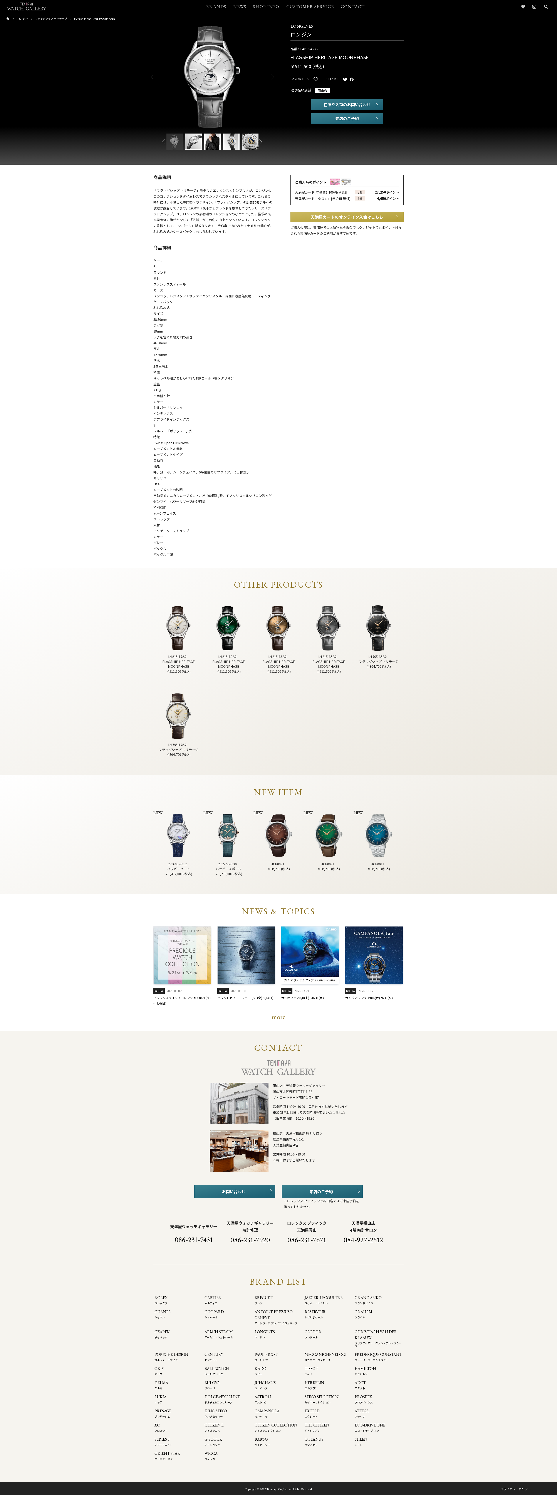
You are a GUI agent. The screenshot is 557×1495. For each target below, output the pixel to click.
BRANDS (216, 6)
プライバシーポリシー (515, 1488)
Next (274, 77)
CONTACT (353, 6)
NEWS (239, 6)
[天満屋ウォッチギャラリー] (26, 6)
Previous (150, 77)
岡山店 (322, 90)
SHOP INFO (266, 6)
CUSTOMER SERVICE (310, 6)
